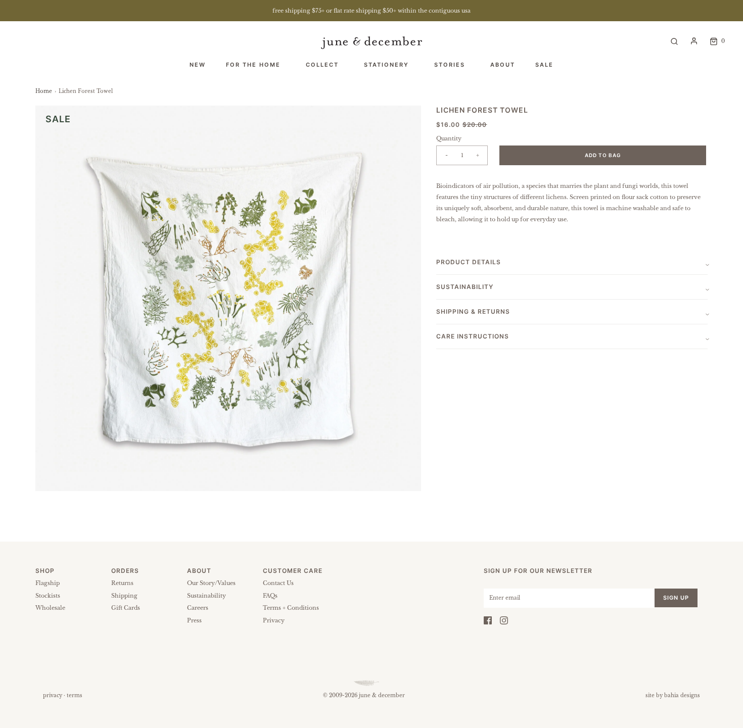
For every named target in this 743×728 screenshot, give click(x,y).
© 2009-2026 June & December (364, 695)
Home (43, 91)
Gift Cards (125, 607)
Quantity (448, 138)
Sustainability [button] (464, 286)
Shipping (124, 595)
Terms (74, 695)
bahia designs (682, 695)
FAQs (270, 595)
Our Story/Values (211, 583)
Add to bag (603, 155)
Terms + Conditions (291, 607)
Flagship (47, 583)
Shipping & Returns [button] (473, 311)
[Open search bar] (674, 40)
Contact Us (278, 583)
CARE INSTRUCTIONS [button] (472, 336)
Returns (122, 583)
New (198, 64)
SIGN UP (676, 597)
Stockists (47, 595)
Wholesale (50, 607)
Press (194, 620)
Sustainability (206, 595)
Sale (544, 64)
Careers (197, 607)
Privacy (274, 620)
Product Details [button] (468, 262)
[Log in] (694, 41)
